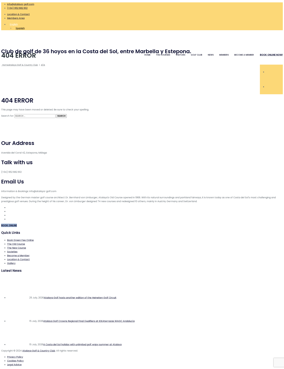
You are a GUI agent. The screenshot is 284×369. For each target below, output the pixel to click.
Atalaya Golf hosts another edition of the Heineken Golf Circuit (80, 297)
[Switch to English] (267, 72)
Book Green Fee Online (20, 240)
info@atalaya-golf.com (20, 4)
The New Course (16, 248)
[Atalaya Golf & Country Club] (142, 38)
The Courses (163, 54)
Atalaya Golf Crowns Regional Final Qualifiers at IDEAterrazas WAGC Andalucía (89, 321)
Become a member (244, 54)
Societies (12, 251)
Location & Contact (18, 14)
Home (147, 54)
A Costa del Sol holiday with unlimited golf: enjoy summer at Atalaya (82, 344)
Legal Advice (14, 364)
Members (224, 54)
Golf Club (196, 54)
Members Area (16, 18)
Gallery (11, 263)
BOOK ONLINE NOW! (271, 54)
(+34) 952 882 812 (17, 8)
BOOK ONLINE (9, 225)
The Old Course (16, 244)
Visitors (180, 54)
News (211, 54)
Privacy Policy (15, 357)
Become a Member (18, 255)
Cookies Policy (15, 360)
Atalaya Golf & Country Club (38, 350)
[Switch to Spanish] (267, 86)
